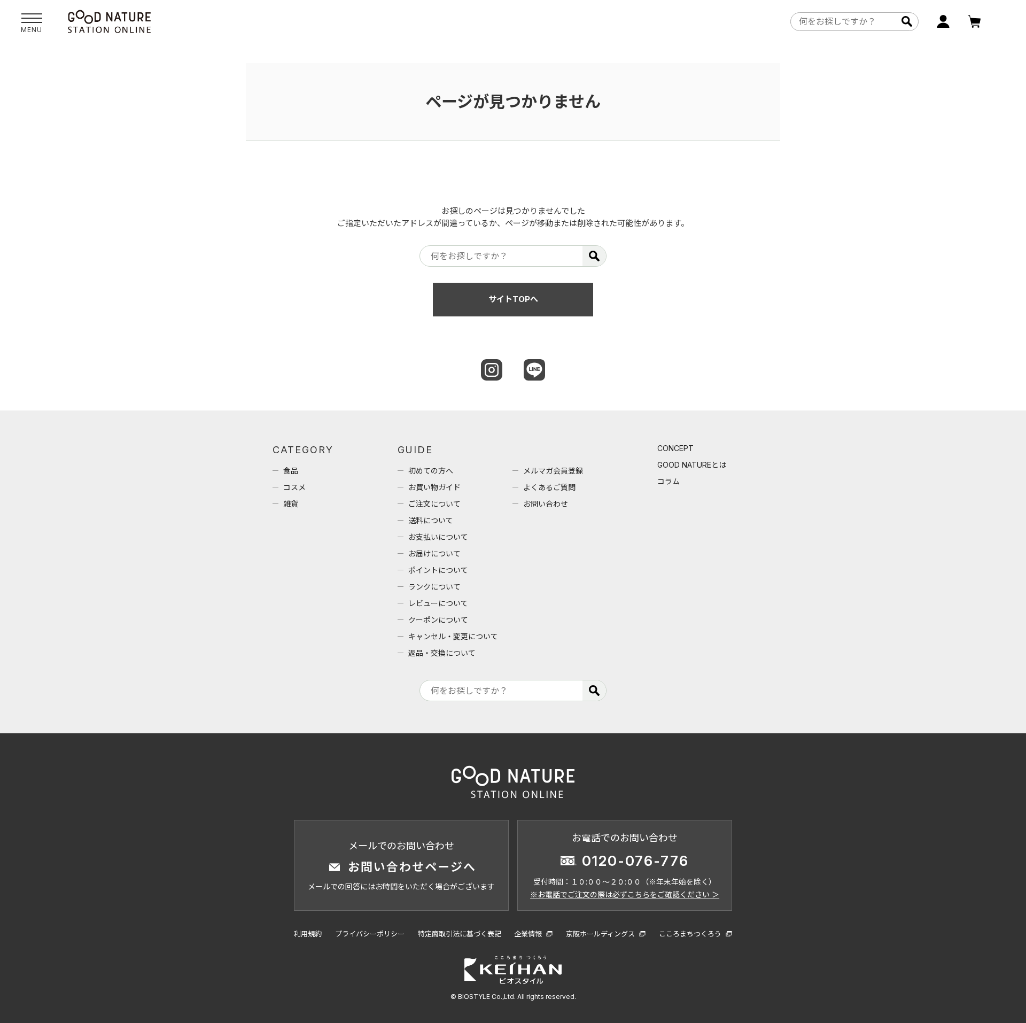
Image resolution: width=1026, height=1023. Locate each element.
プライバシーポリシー (370, 933)
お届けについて (434, 553)
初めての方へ (430, 470)
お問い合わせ (545, 503)
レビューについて (438, 603)
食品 (290, 470)
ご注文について (434, 503)
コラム (668, 481)
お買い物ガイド (434, 487)
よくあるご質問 (549, 487)
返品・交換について (442, 652)
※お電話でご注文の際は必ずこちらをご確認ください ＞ (624, 894)
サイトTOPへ (513, 299)
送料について (430, 520)
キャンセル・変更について (453, 636)
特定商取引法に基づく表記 (459, 933)
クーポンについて (438, 619)
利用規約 (308, 933)
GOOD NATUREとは (691, 464)
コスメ (294, 487)
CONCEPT (675, 448)
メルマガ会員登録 (553, 470)
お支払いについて (438, 536)
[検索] (906, 21)
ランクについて (434, 586)
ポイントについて (438, 570)
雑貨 (290, 503)
